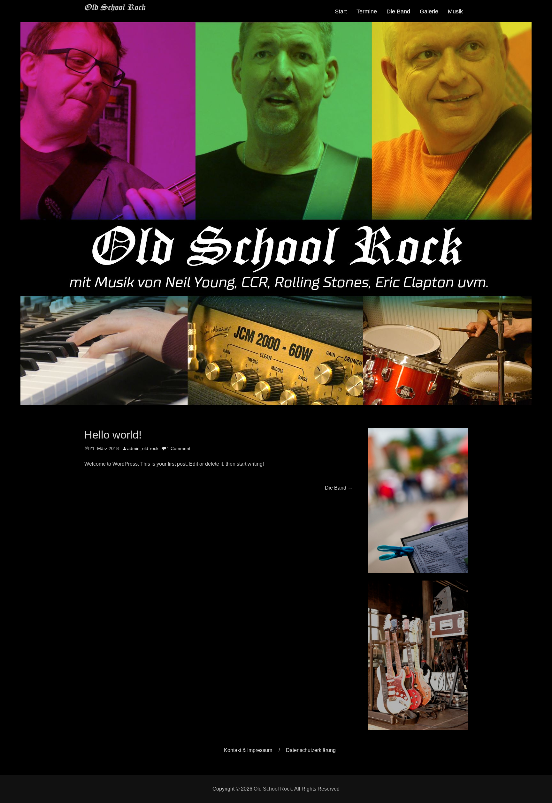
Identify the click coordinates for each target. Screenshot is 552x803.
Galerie (429, 11)
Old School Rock (273, 789)
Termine (366, 11)
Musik (455, 11)
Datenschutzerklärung (311, 750)
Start (341, 11)
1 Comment (178, 448)
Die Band (398, 11)
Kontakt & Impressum (248, 750)
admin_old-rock (142, 448)
